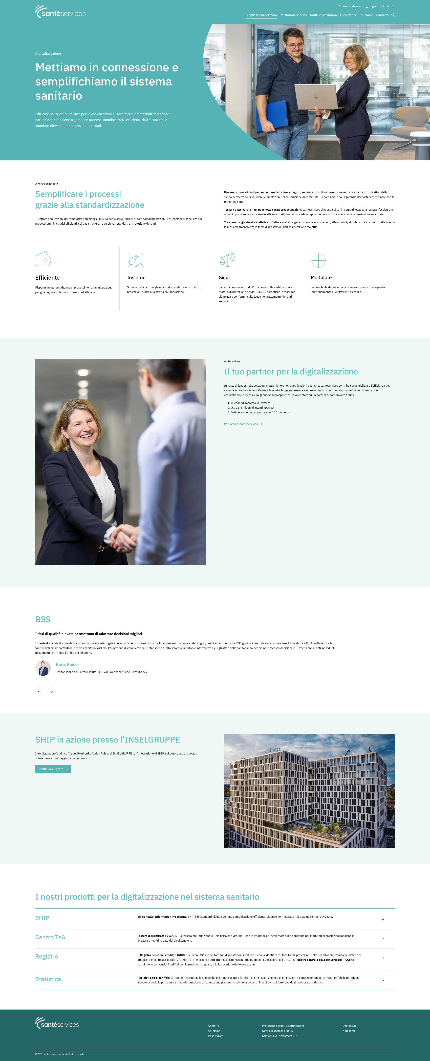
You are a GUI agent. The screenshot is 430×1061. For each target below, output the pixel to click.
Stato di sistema (351, 6)
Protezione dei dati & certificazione (283, 1025)
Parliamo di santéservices (241, 424)
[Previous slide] (39, 691)
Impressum (350, 1025)
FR (388, 6)
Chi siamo (366, 15)
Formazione (348, 15)
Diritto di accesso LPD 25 (277, 1030)
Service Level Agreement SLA (279, 1035)
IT (393, 6)
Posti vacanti (216, 1035)
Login (373, 6)
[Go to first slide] (51, 691)
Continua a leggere (51, 769)
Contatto (382, 15)
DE (382, 6)
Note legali (349, 1030)
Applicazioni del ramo (261, 15)
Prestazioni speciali (293, 15)
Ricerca (393, 15)
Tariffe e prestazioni (324, 15)
